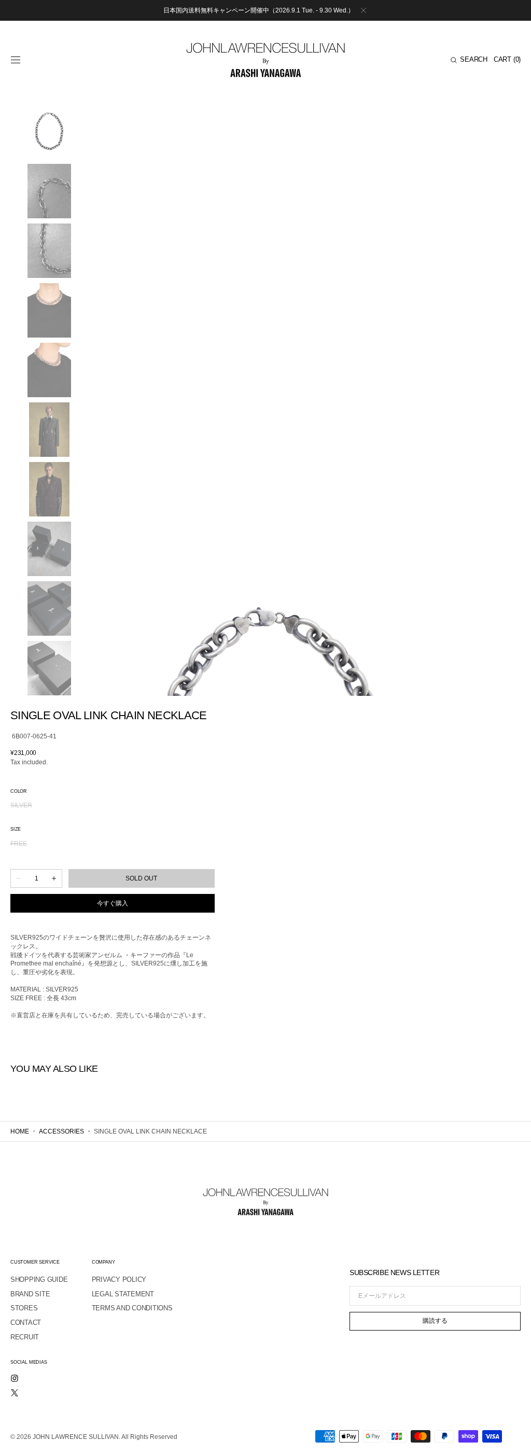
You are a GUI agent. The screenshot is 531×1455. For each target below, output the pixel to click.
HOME (19, 1131)
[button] (15, 60)
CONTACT (25, 1322)
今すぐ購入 (112, 903)
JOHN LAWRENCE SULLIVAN (76, 1436)
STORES (23, 1308)
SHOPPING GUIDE (38, 1279)
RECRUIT (24, 1337)
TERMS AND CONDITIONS (132, 1308)
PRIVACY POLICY (119, 1279)
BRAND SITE (30, 1294)
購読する (435, 1320)
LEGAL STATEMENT (123, 1294)
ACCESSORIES (61, 1131)
